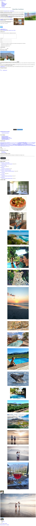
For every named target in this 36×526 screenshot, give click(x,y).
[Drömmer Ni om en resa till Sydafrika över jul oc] (31, 81)
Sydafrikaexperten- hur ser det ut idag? (6, 137)
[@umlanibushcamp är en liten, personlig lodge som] (22, 105)
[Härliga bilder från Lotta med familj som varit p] (4, 102)
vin (31, 145)
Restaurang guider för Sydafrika (3, 29)
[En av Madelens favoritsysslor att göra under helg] (13, 125)
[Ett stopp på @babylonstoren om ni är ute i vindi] (22, 73)
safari (9, 16)
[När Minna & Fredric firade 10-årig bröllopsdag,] (22, 82)
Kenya (27, 143)
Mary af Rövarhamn (2, 172)
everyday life (23, 142)
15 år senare (3, 173)
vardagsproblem (29, 145)
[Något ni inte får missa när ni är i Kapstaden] (31, 74)
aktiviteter (1, 142)
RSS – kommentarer (4, 152)
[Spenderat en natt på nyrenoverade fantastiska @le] (4, 80)
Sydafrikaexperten (19, 145)
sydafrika (16, 145)
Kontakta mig (3, 6)
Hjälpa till (8, 143)
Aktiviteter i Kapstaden (6, 142)
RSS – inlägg (3, 151)
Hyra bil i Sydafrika (4, 4)
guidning (6, 143)
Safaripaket (9, 145)
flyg (28, 142)
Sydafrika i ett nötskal (4, 523)
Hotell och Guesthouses (4, 3)
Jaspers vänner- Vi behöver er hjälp (5, 139)
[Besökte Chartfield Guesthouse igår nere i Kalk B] (22, 125)
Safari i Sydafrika (6, 145)
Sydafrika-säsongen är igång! (5, 138)
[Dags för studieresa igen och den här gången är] (31, 92)
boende (19, 142)
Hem (2, 1)
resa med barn (4, 144)
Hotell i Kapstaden (11, 143)
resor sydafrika (8, 144)
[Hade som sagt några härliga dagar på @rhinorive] (13, 94)
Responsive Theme (2, 524)
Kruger (29, 143)
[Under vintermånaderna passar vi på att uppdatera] (31, 125)
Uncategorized (3, 7)
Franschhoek (30, 142)
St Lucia (14, 145)
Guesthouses (2, 143)
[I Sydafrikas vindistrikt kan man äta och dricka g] (13, 102)
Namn (1, 39)
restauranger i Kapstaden (17, 144)
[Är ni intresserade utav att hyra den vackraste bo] (13, 79)
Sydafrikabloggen (2, 167)
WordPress (8, 524)
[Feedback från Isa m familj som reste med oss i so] (31, 111)
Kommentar (1, 38)
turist (27, 145)
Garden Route (9, 30)
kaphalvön (22, 143)
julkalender (19, 143)
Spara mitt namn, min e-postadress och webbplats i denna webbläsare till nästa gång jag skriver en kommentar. (13, 43)
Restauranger (11, 144)
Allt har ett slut (3, 166)
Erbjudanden (3, 5)
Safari (30, 144)
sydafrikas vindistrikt (24, 145)
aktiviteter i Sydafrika (16, 142)
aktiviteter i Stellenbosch (12, 142)
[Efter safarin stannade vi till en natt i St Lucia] (4, 90)
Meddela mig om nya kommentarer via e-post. (6, 44)
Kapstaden (25, 143)
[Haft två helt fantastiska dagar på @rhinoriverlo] (22, 93)
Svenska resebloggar (2, 174)
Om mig (3, 2)
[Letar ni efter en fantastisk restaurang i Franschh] (4, 74)
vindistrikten (33, 145)
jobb (14, 143)
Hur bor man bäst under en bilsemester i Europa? (7, 178)
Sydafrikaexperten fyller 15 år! (5, 136)
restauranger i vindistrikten (25, 144)
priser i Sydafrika (13, 30)
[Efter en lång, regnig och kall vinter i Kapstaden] (4, 123)
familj (27, 142)
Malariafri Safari (31, 143)
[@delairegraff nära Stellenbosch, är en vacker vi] (13, 73)
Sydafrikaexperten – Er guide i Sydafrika (4, 162)
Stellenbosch (11, 145)
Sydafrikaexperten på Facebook (5, 131)
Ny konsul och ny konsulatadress (5, 168)
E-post (1, 40)
